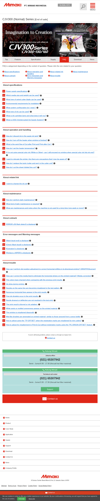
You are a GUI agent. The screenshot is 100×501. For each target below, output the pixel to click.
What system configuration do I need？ (21, 108)
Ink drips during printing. (15, 284)
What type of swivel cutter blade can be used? (24, 99)
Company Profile (11, 468)
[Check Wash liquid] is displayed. (19, 245)
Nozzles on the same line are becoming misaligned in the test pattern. (33, 288)
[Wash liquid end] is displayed (17, 241)
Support (50, 389)
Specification (36, 59)
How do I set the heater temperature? (20, 148)
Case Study (9, 429)
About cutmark (9, 76)
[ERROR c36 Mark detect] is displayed (21, 224)
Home (7, 418)
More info (32, 499)
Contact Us (9, 457)
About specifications (12, 72)
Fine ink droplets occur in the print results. (22, 296)
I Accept (21, 499)
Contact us (51, 338)
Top (6, 59)
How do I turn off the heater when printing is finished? (26, 140)
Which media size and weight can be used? (23, 95)
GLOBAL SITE (65, 5)
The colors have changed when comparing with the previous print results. (34, 280)
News (92, 59)
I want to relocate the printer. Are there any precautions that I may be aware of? (36, 159)
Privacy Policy (22, 486)
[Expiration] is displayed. (15, 249)
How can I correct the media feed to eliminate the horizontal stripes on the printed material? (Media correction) (48, 276)
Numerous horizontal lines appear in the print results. (26, 292)
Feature (18, 59)
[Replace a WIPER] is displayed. (18, 253)
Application (9, 434)
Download (78, 59)
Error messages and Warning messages (35, 77)
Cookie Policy (32, 486)
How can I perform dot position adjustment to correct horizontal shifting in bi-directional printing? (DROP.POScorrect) (51, 269)
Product (8, 423)
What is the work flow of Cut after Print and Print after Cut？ (29, 144)
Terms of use (12, 486)
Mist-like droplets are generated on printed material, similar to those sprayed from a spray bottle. (43, 317)
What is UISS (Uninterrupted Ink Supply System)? (25, 120)
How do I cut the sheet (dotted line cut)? (21, 167)
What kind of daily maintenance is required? (23, 204)
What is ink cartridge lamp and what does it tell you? (26, 116)
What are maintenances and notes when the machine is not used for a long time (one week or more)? (45, 208)
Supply (53, 59)
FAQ (64, 59)
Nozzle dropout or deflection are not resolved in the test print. (29, 300)
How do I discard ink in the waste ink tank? (22, 136)
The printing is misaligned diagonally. (20, 312)
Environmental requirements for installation (22, 103)
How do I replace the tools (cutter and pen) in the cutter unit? (30, 163)
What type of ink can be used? (18, 112)
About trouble (55, 76)
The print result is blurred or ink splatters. (22, 304)
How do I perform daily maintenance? (20, 200)
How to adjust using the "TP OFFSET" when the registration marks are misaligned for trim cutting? (44, 321)
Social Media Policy (44, 486)
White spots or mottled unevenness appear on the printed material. (32, 308)
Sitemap (4, 486)
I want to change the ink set (16, 184)
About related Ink (56, 72)
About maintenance (80, 72)
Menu (92, 10)
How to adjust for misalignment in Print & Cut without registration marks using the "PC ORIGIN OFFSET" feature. (49, 325)
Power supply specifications (16, 91)
